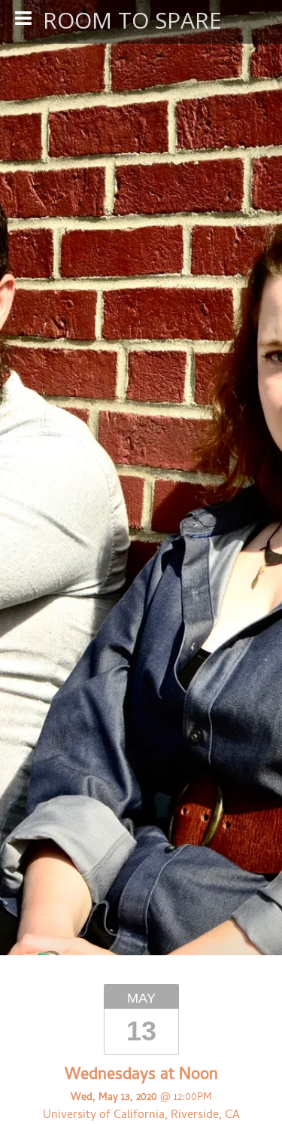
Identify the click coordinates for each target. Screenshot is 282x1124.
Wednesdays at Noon (141, 1075)
